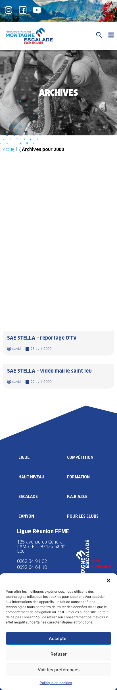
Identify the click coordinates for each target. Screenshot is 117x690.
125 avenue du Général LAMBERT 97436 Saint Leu (41, 546)
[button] (108, 580)
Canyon (26, 516)
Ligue (24, 457)
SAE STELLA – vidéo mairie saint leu (49, 370)
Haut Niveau (31, 477)
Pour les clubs (83, 516)
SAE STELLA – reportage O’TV (42, 337)
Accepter (58, 638)
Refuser (59, 654)
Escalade (28, 496)
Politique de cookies (56, 683)
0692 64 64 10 (32, 567)
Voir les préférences (59, 669)
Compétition (80, 457)
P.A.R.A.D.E (77, 496)
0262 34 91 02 (32, 561)
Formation (78, 477)
